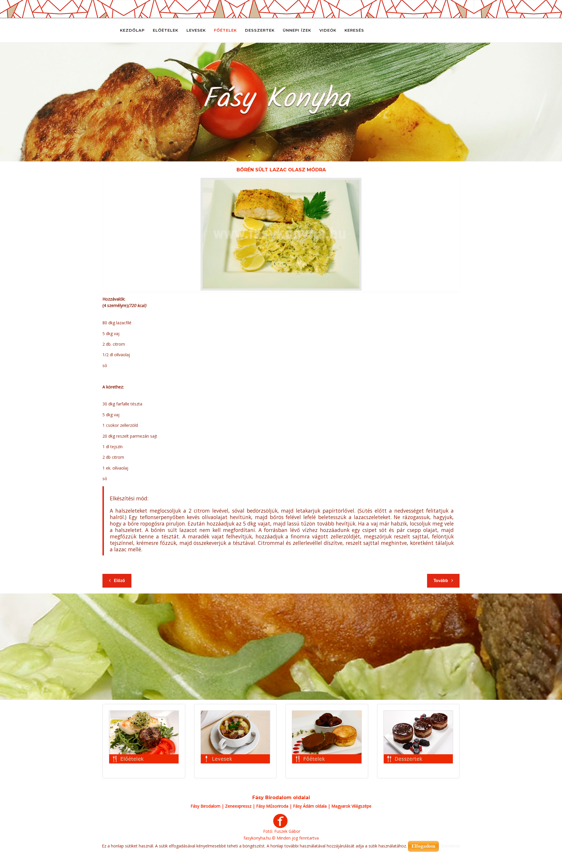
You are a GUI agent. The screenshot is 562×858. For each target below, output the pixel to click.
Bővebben (450, 846)
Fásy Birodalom (205, 806)
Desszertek (260, 30)
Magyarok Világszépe (351, 806)
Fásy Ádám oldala (310, 806)
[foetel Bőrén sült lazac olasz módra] (281, 234)
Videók (327, 30)
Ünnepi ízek (297, 30)
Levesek (196, 30)
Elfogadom (423, 846)
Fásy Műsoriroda (272, 806)
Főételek (225, 30)
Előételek (165, 30)
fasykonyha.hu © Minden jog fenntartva (281, 838)
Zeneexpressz (238, 806)
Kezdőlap (132, 30)
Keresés (354, 30)
